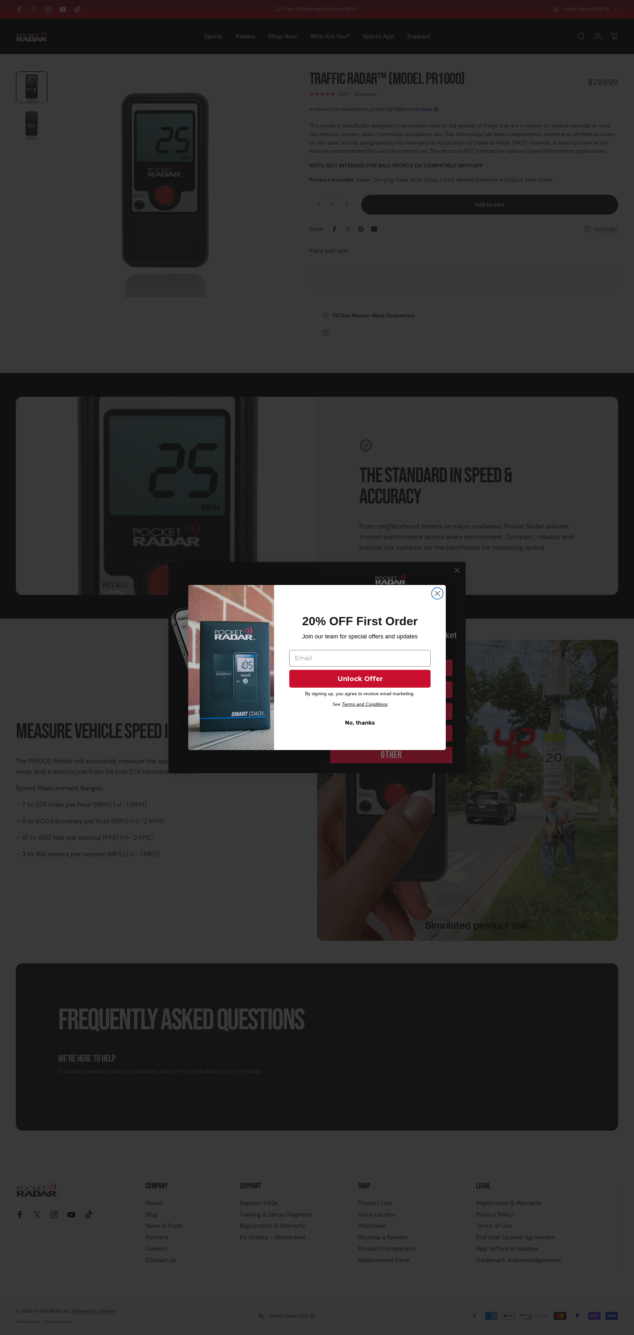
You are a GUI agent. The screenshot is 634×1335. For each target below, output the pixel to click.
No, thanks (360, 723)
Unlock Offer (360, 679)
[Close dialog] (437, 593)
